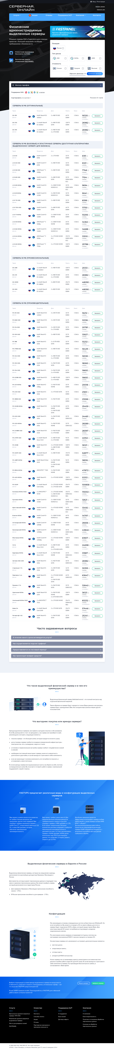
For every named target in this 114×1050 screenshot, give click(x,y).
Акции (34, 15)
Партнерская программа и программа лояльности (42, 1026)
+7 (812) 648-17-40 (81, 7)
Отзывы (49, 15)
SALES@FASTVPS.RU (79, 10)
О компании (86, 1013)
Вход (94, 1)
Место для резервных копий (18, 1023)
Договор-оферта (63, 1019)
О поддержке (62, 1013)
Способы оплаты (39, 1016)
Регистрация (101, 1)
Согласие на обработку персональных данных (90, 1025)
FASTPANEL (12, 1026)
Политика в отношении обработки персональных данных (93, 1020)
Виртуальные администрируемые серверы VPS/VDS (19, 1014)
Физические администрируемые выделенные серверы (19, 1019)
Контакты (97, 15)
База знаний (62, 1016)
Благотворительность (89, 1016)
